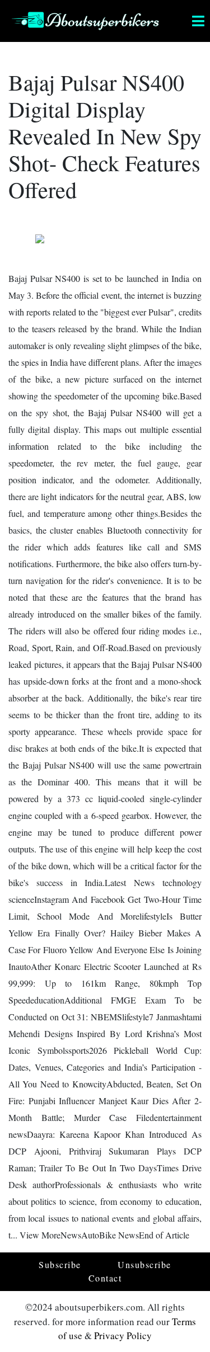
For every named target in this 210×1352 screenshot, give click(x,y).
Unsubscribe (144, 1264)
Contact (105, 1278)
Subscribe (60, 1264)
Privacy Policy (123, 1335)
